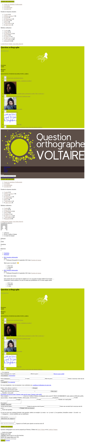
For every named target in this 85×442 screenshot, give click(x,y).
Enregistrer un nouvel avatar (8, 394)
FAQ (5, 168)
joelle (6, 14)
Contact (6, 170)
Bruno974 (8, 41)
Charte (5, 171)
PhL (6, 22)
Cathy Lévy (8, 25)
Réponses (6, 254)
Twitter (76, 397)
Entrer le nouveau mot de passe (36, 406)
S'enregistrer (12, 375)
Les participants (8, 7)
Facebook (55, 397)
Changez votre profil (36, 394)
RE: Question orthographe (11, 257)
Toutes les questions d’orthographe (13, 4)
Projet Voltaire (41, 429)
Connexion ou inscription (7, 177)
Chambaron (8, 19)
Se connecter (11, 382)
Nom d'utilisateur (5, 378)
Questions (6, 253)
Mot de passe (34, 374)
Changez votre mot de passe (23, 394)
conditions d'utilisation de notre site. (42, 385)
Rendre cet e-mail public (65, 399)
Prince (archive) (9, 16)
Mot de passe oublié (59, 374)
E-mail (27, 378)
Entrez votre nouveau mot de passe (10, 391)
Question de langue (36, 260)
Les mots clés (7, 9)
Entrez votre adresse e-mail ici (8, 388)
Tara (6, 17)
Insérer (3, 440)
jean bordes (8, 23)
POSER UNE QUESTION (7, 1)
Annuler (8, 440)
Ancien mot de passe (6, 406)
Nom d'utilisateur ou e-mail (8, 374)
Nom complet (4, 396)
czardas (7, 20)
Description (4, 403)
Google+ (18, 399)
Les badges (7, 6)
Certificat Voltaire (52, 429)
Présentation (7, 167)
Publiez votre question (6, 426)
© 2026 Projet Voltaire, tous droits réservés (12, 44)
